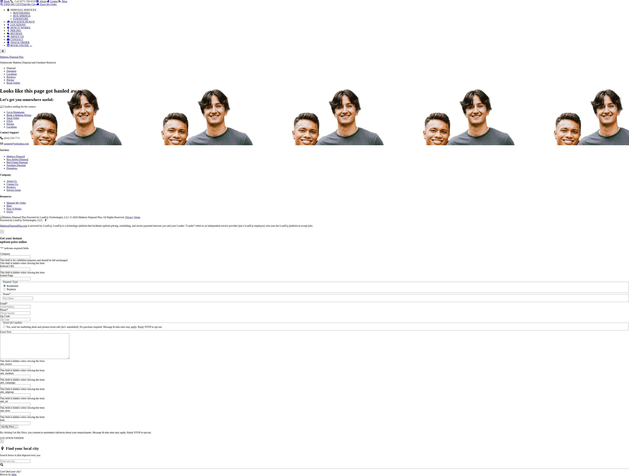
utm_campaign (7, 382)
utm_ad (4, 401)
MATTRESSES (21, 12)
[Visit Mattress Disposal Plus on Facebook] (45, 220)
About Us (12, 181)
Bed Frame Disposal (17, 162)
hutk (2, 420)
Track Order (13, 118)
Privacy (129, 217)
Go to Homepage (15, 112)
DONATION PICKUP (22, 21)
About (42, 1)
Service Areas (14, 190)
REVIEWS (16, 33)
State (14, 474)
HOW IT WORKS (20, 27)
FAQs (10, 121)
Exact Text (5, 331)
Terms (137, 217)
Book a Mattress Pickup (19, 115)
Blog (64, 1)
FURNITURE (20, 18)
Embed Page (6, 275)
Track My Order (48, 4)
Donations (12, 168)
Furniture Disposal (16, 165)
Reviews (11, 187)
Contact (53, 1)
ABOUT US (17, 36)
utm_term (5, 410)
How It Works (14, 208)
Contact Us (12, 184)
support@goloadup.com (16, 143)
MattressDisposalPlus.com (13, 225)
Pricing (10, 124)
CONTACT (16, 39)
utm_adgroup (7, 392)
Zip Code (5, 316)
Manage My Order (16, 202)
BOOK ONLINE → (21, 45)
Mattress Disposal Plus (11, 57)
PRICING (15, 30)
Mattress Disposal (16, 156)
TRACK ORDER (19, 42)
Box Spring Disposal (17, 159)
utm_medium (7, 373)
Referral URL (7, 266)
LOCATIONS (17, 24)
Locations (12, 127)
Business (11, 289)
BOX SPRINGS (21, 15)
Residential (12, 286)
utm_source (6, 364)
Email (3, 303)
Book (6, 1)
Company (5, 253)
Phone (4, 309)
